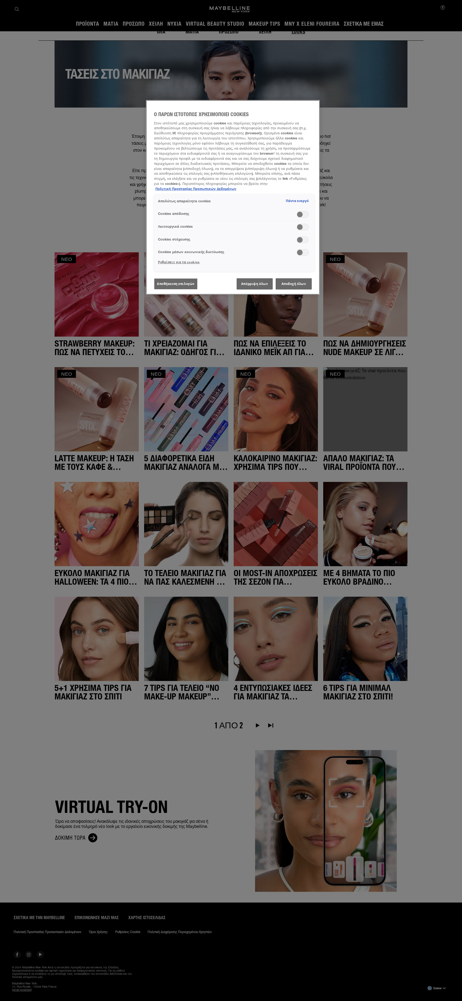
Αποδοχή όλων (294, 284)
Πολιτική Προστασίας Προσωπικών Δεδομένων (195, 189)
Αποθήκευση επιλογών (176, 284)
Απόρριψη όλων (254, 284)
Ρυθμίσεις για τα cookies (179, 262)
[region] (233, 197)
